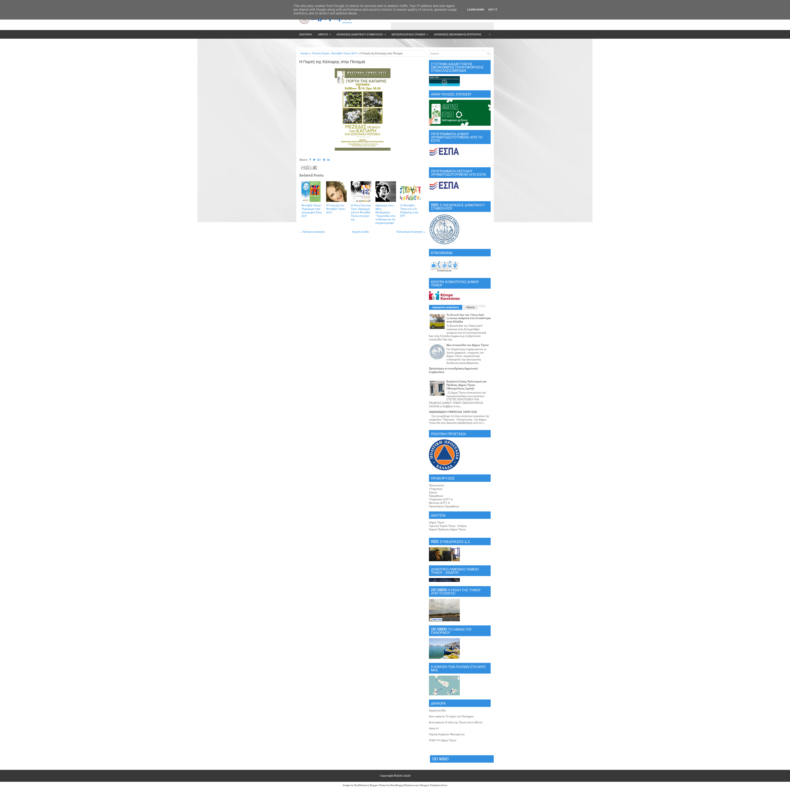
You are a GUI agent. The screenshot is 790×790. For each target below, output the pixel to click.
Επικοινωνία (307, 43)
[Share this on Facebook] (310, 159)
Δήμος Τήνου (436, 522)
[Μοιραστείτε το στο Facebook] (315, 168)
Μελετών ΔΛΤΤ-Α (439, 502)
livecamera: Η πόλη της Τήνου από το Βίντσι (455, 722)
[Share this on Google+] (319, 159)
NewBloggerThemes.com (404, 785)
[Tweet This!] (314, 159)
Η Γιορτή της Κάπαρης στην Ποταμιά (332, 62)
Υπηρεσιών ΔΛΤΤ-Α (441, 499)
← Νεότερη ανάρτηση (312, 231)
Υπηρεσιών (436, 488)
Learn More (475, 9)
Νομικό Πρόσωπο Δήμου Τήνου (447, 529)
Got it (492, 9)
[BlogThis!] (307, 168)
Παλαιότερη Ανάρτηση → (411, 231)
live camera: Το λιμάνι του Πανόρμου (451, 716)
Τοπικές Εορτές (320, 53)
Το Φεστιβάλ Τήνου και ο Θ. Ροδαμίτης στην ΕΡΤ (409, 210)
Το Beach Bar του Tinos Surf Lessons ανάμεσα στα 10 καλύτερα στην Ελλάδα (468, 318)
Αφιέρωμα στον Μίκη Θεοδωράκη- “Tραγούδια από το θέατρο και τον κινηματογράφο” (385, 214)
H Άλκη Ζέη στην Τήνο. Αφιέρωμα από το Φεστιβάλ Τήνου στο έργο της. (361, 212)
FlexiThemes (361, 785)
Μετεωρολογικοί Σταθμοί (410, 34)
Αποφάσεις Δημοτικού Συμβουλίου (361, 34)
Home (305, 53)
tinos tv (434, 728)
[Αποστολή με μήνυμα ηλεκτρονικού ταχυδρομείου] (303, 168)
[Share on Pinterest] (324, 159)
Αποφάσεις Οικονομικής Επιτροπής (457, 34)
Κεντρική (305, 34)
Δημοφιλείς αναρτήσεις (445, 307)
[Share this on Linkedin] (328, 159)
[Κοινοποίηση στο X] (311, 168)
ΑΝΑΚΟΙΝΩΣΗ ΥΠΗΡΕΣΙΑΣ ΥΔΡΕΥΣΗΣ (453, 412)
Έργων (433, 492)
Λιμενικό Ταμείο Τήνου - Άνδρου (448, 525)
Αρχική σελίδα (360, 231)
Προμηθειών (436, 495)
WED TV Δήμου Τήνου (442, 740)
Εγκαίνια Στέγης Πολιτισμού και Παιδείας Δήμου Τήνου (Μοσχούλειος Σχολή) (466, 385)
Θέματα (470, 307)
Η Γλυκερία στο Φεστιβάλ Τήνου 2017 (335, 209)
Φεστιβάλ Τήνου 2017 (344, 53)
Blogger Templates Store (433, 785)
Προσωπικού (436, 485)
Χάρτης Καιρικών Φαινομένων (447, 734)
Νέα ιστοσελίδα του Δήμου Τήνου (467, 345)
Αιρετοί (324, 34)
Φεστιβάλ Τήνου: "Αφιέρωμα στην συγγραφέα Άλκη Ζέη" (311, 210)
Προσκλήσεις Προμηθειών (444, 506)
